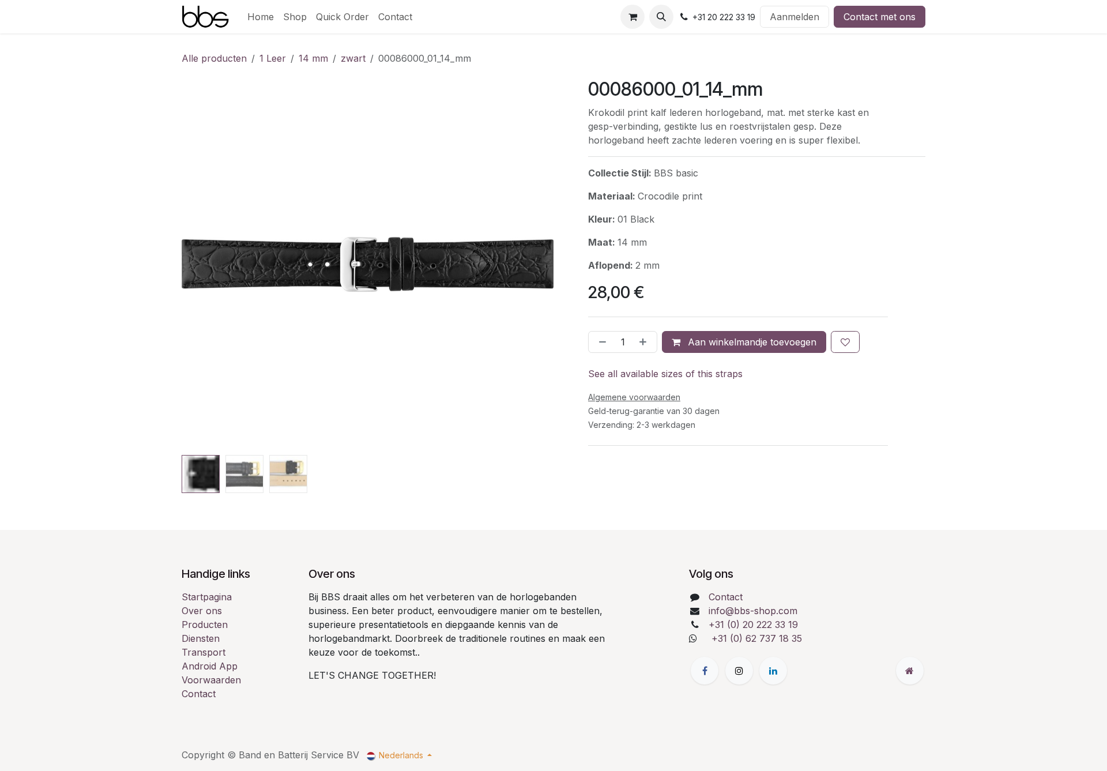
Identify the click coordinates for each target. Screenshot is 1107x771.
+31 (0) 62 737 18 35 (756, 638)
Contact (199, 693)
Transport (203, 652)
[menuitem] (260, 16)
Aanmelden (794, 16)
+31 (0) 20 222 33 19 (753, 624)
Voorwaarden (211, 680)
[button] (661, 17)
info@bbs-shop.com (753, 610)
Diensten (201, 638)
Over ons (202, 610)
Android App (210, 666)
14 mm (313, 58)
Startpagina (207, 597)
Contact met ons (880, 16)
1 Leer (272, 58)
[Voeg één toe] (645, 342)
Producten (205, 624)
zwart (353, 58)
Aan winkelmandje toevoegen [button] (750, 342)
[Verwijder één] (600, 342)
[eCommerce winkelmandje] (632, 17)
